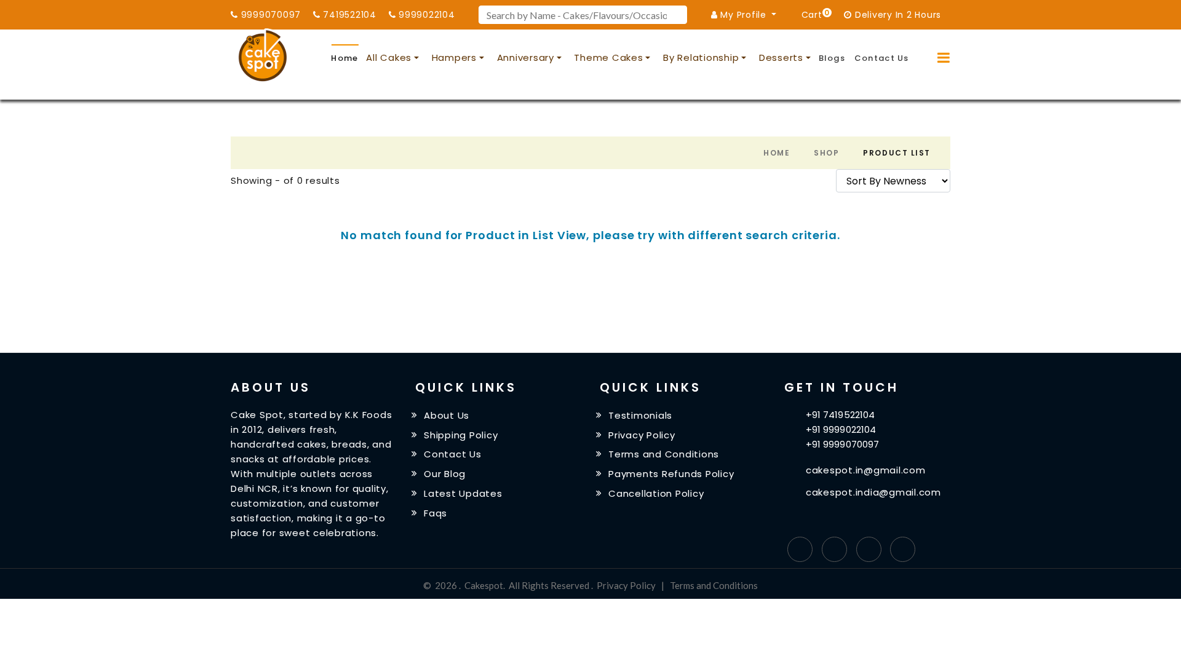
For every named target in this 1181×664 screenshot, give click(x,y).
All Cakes (389, 57)
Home (344, 58)
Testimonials (640, 415)
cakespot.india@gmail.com (873, 492)
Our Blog (445, 473)
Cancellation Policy (656, 493)
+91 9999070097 (842, 444)
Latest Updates (463, 493)
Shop (826, 153)
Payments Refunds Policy (671, 473)
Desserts (781, 57)
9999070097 (269, 15)
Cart (813, 14)
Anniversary (525, 57)
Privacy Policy (641, 434)
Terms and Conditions (663, 454)
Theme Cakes (608, 57)
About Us (446, 415)
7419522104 (348, 15)
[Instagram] (868, 549)
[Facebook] (800, 549)
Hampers (454, 57)
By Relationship (701, 57)
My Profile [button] (743, 15)
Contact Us (881, 58)
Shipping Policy (461, 434)
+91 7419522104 (840, 414)
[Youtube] (902, 549)
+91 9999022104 (841, 429)
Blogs (832, 58)
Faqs (435, 513)
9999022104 (425, 15)
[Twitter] (834, 549)
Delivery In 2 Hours (896, 15)
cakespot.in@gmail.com (866, 470)
